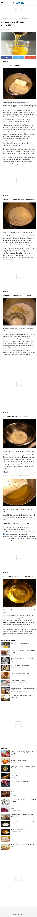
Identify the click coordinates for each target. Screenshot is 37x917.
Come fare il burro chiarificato (20, 643)
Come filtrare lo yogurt (18, 680)
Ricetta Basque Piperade (18, 829)
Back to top (18, 909)
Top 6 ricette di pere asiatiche (20, 665)
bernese (6, 534)
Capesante (14, 837)
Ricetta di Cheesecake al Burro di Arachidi (23, 822)
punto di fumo (16, 145)
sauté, (32, 127)
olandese (30, 532)
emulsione (17, 536)
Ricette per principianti (24, 18)
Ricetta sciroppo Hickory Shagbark (21, 673)
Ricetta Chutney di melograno (19, 781)
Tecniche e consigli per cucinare (9, 18)
